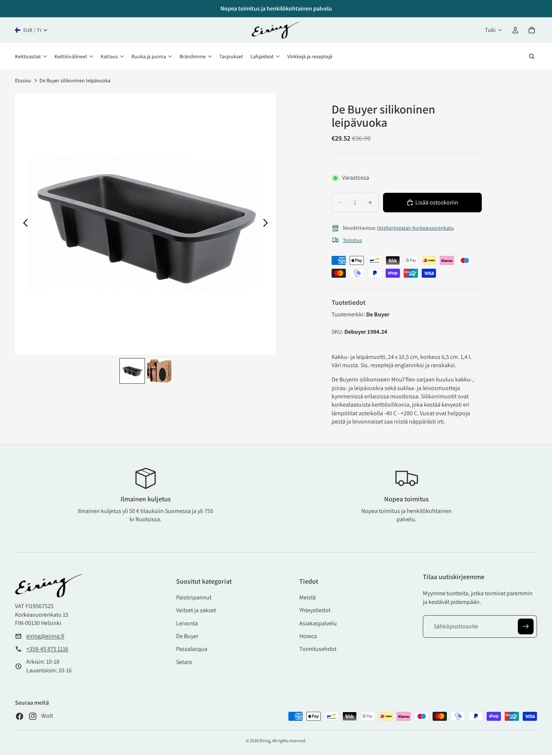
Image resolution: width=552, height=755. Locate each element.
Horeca (308, 636)
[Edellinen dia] (23, 224)
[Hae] (531, 56)
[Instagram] (32, 716)
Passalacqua (191, 649)
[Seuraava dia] (267, 224)
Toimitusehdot (317, 649)
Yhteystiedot (314, 610)
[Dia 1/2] (132, 371)
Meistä (307, 597)
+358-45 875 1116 (47, 649)
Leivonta (187, 623)
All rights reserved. (289, 740)
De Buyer (187, 636)
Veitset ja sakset (196, 610)
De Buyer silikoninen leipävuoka (74, 80)
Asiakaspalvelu (318, 623)
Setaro (184, 662)
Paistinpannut (193, 597)
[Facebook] (19, 716)
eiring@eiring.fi (45, 636)
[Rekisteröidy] (526, 626)
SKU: (338, 332)
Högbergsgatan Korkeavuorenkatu (415, 227)
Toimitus (352, 240)
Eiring (264, 740)
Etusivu (23, 80)
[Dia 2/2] (159, 371)
